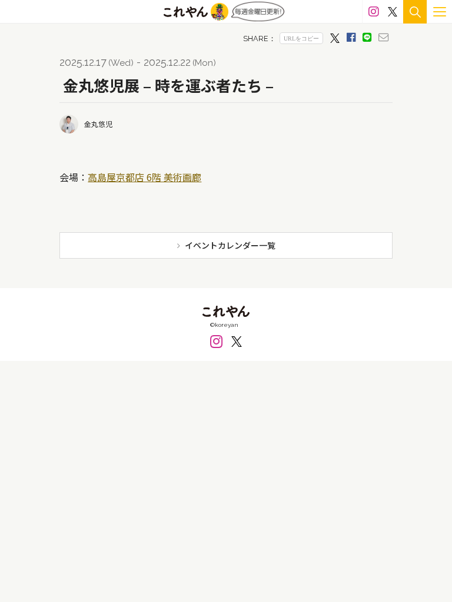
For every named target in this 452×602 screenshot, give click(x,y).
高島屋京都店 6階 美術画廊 (144, 177)
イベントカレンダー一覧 (230, 245)
